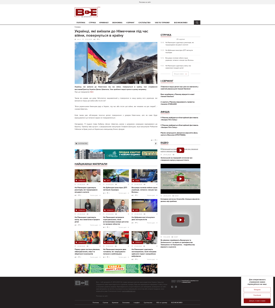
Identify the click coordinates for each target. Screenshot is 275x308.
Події (137, 180)
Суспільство (144, 23)
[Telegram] (176, 287)
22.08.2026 (81, 246)
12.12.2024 (88, 39)
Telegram (257, 290)
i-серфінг (130, 23)
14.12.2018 (166, 237)
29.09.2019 (167, 196)
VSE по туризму (162, 23)
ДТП (108, 180)
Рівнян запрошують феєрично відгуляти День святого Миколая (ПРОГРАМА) (179, 134)
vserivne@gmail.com (128, 291)
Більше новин (179, 74)
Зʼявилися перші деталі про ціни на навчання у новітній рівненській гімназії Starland (179, 88)
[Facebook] (155, 143)
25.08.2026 (81, 184)
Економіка (117, 23)
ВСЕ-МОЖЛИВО (180, 23)
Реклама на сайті (145, 2)
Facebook (257, 295)
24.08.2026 (110, 214)
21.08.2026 (109, 246)
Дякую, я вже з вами (257, 301)
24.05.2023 (167, 155)
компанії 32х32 (187, 282)
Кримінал (103, 23)
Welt (91, 92)
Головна (78, 27)
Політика (80, 23)
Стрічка (92, 23)
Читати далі (94, 195)
